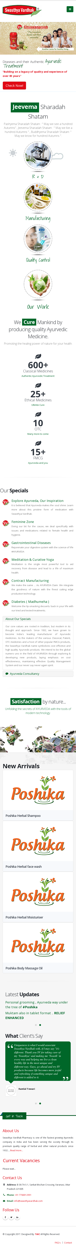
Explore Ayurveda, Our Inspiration (37, 493)
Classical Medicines (38, 364)
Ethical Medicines (38, 393)
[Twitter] (11, 1210)
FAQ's (58, 1235)
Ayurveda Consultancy (24, 667)
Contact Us (12, 1170)
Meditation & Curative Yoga (32, 552)
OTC (38, 422)
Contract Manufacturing (30, 573)
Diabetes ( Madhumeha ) (30, 594)
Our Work (38, 306)
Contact (68, 1235)
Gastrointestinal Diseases (31, 536)
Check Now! (14, 85)
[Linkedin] (17, 1210)
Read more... (16, 1143)
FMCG (38, 451)
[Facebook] (5, 1210)
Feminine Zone (22, 515)
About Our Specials (18, 612)
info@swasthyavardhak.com (28, 1193)
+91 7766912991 (23, 1187)
